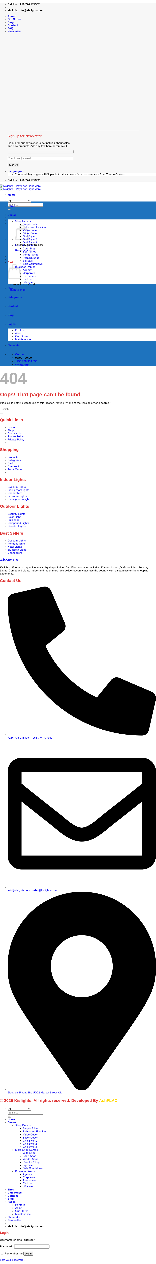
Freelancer (29, 276)
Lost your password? (12, 1259)
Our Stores (14, 19)
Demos (12, 214)
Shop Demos (23, 221)
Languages (15, 171)
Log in (28, 1253)
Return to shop (16, 289)
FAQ (10, 28)
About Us (9, 560)
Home (11, 205)
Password (7, 1246)
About (12, 16)
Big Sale (28, 260)
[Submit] (1, 413)
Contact (13, 25)
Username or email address (17, 1239)
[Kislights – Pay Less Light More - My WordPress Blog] (20, 187)
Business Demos (25, 266)
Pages (12, 323)
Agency (27, 269)
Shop (11, 288)
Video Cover (30, 230)
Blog (11, 22)
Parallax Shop (31, 257)
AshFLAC (108, 1100)
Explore (27, 279)
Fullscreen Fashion (34, 227)
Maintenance (23, 339)
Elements (14, 345)
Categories (15, 297)
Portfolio (20, 330)
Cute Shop (29, 248)
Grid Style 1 (30, 236)
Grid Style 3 (30, 242)
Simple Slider (31, 224)
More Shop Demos (26, 245)
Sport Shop (29, 251)
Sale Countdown (33, 263)
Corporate (29, 272)
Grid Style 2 (30, 239)
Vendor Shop (30, 254)
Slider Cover (30, 233)
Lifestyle (28, 282)
